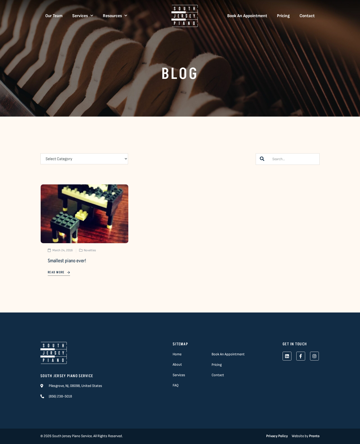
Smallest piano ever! (67, 260)
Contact (307, 15)
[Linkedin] (287, 356)
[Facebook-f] (300, 356)
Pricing (283, 15)
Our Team (53, 15)
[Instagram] (314, 356)
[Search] (262, 159)
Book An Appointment (247, 15)
